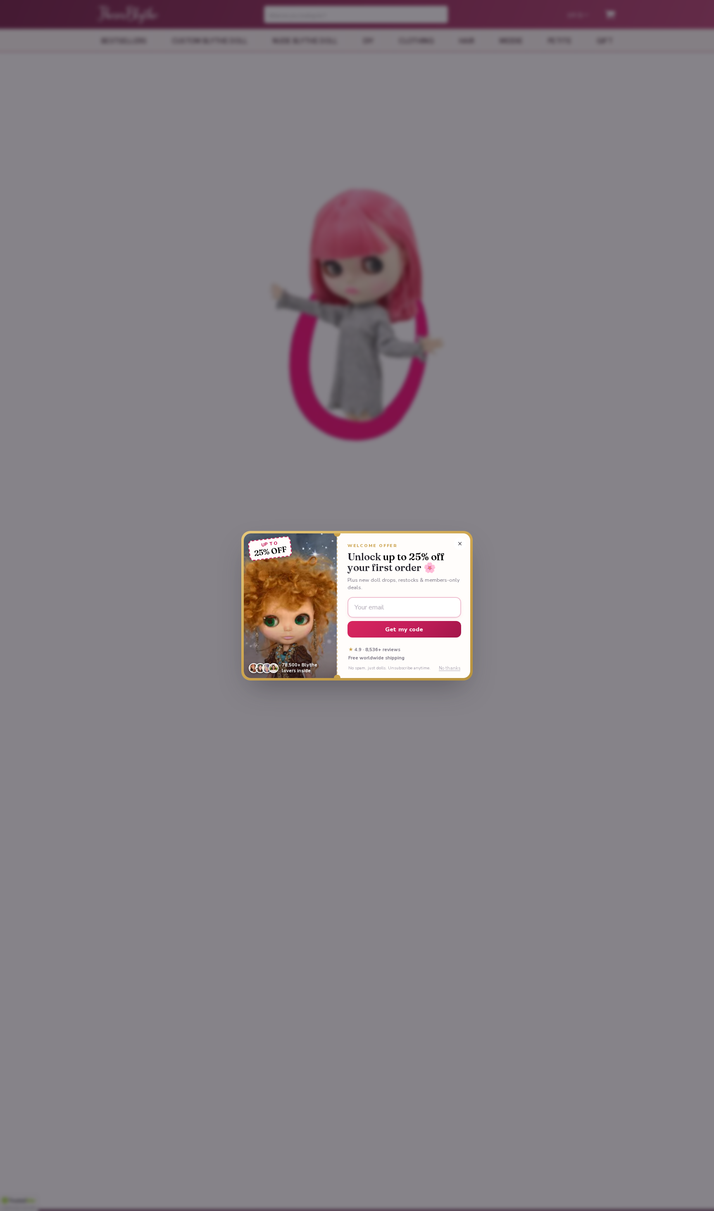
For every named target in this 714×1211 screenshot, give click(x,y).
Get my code (404, 629)
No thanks (449, 668)
